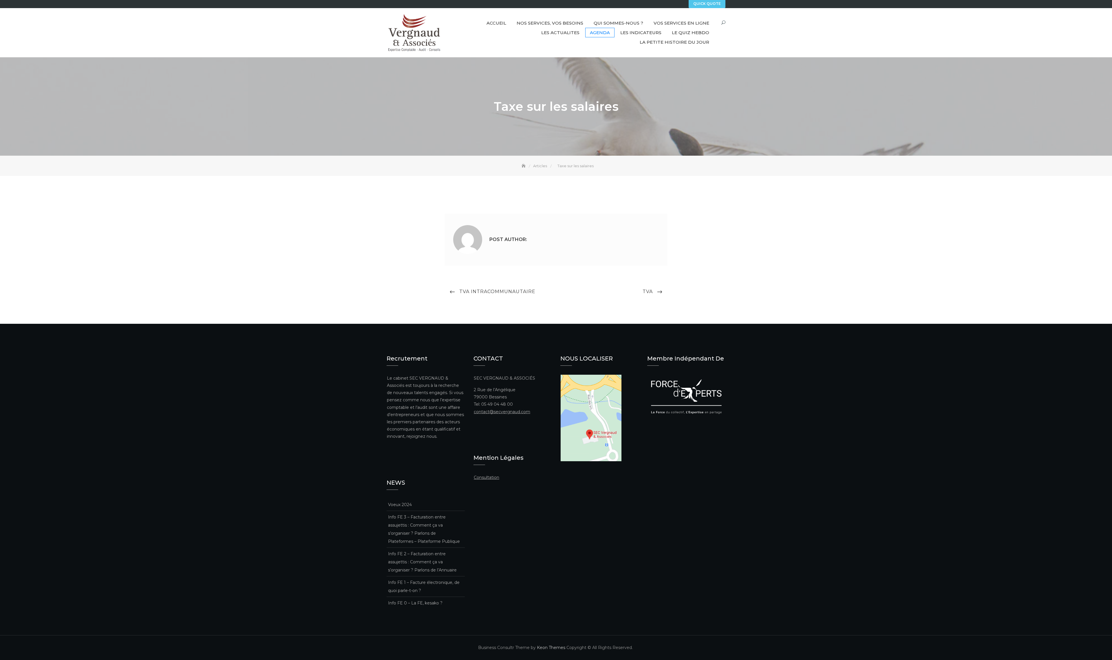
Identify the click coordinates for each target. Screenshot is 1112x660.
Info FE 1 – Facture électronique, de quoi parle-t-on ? (424, 586)
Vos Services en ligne (681, 23)
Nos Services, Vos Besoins (550, 23)
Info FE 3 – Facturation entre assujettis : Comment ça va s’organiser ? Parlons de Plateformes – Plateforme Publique (424, 529)
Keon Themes (551, 647)
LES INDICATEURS (640, 32)
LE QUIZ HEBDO (690, 32)
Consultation (486, 477)
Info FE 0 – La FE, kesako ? (415, 603)
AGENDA (600, 32)
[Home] (524, 165)
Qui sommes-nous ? (618, 23)
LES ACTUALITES (560, 32)
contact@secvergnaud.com (502, 411)
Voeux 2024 (400, 504)
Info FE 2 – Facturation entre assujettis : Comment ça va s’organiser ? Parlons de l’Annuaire (422, 562)
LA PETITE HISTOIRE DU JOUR (674, 42)
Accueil (496, 23)
